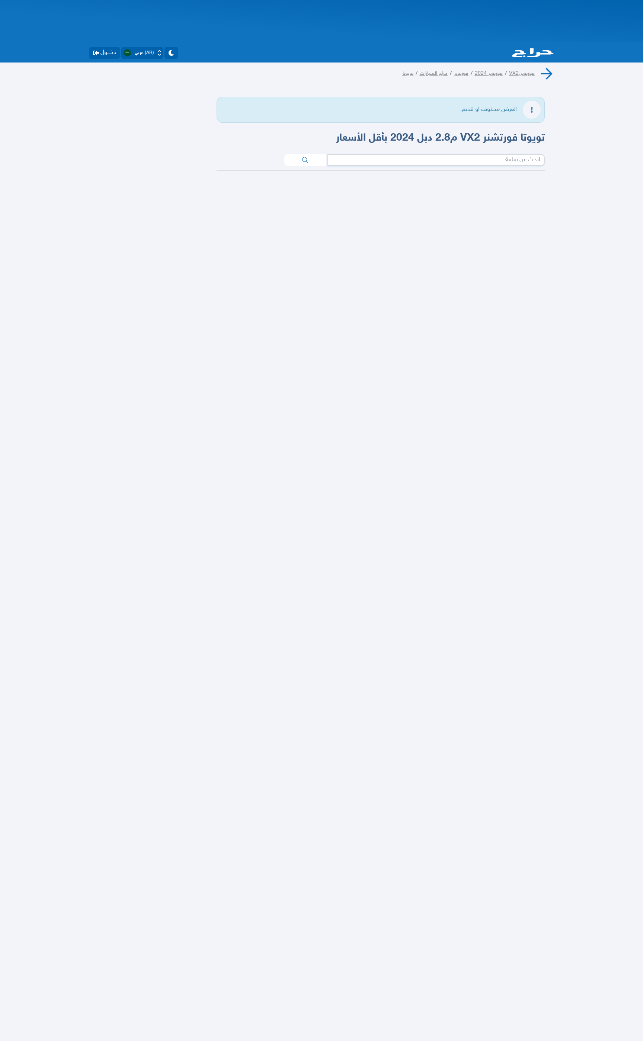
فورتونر (461, 73)
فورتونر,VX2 (522, 73)
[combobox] (436, 160)
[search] (305, 160)
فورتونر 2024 (489, 73)
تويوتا (408, 73)
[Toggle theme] (171, 53)
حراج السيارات (434, 73)
